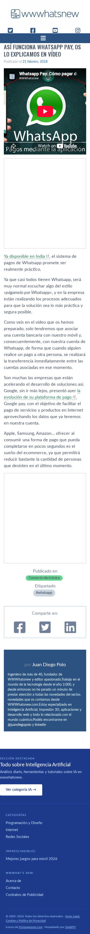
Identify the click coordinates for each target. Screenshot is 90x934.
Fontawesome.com (30, 927)
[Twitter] (12, 30)
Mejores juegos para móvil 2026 (31, 859)
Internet (12, 830)
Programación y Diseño (24, 823)
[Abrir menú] (45, 38)
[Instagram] (79, 30)
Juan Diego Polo (49, 664)
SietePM (70, 927)
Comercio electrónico (44, 578)
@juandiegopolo (19, 725)
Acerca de (13, 881)
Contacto (13, 888)
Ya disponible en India (24, 256)
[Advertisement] (45, 203)
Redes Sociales (17, 837)
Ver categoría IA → (21, 789)
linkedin (40, 725)
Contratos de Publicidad (24, 895)
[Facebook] (35, 30)
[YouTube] (57, 30)
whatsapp (45, 593)
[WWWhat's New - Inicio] (45, 14)
